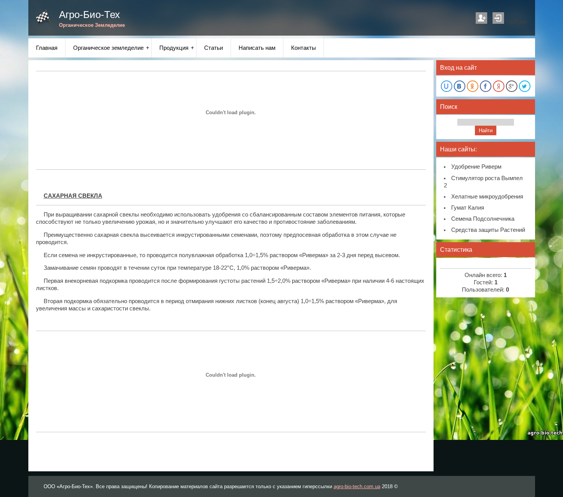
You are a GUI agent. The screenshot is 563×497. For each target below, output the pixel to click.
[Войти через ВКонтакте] (459, 86)
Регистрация (481, 18)
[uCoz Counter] (485, 264)
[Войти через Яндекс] (498, 86)
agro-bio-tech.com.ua (357, 486)
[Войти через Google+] (511, 86)
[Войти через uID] (446, 86)
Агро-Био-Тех (89, 14)
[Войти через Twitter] (524, 86)
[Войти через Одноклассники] (472, 86)
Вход (498, 18)
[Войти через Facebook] (485, 86)
